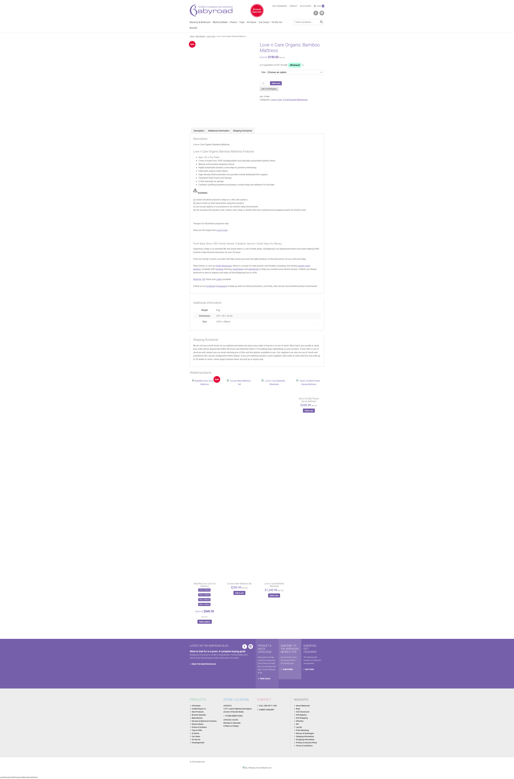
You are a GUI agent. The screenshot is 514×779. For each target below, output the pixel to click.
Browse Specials (199, 715)
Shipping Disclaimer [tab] (242, 130)
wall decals (253, 269)
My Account (305, 6)
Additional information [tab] (218, 130)
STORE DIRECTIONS (234, 715)
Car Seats (264, 22)
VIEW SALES (265, 678)
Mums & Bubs (220, 22)
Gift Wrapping (302, 718)
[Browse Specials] (257, 11)
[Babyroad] (211, 11)
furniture (219, 269)
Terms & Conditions (304, 745)
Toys (241, 22)
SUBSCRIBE (288, 669)
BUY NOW (309, 669)
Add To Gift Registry (269, 89)
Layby (219, 279)
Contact (293, 6)
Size (263, 72)
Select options (204, 621)
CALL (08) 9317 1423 (268, 705)
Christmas (196, 705)
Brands (193, 27)
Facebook (210, 286)
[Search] (321, 22)
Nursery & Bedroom (200, 22)
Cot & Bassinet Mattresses (295, 99)
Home (192, 36)
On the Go (277, 22)
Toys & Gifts (197, 730)
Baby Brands (200, 36)
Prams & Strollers (199, 727)
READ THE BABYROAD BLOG (204, 664)
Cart (320, 6)
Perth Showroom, (224, 265)
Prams (233, 22)
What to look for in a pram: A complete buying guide (217, 651)
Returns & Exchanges (305, 733)
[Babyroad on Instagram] (322, 13)
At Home (251, 22)
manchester (238, 269)
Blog (298, 708)
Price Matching (302, 730)
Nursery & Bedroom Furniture (204, 721)
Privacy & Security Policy (306, 742)
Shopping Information (305, 739)
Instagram (222, 286)
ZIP (203, 279)
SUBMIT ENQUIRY (266, 709)
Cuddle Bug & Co (199, 708)
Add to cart (276, 83)
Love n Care (211, 36)
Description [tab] (199, 130)
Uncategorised (198, 742)
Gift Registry (301, 715)
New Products (198, 711)
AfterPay (197, 279)
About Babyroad (303, 705)
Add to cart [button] (239, 593)
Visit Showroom (279, 6)
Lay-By (299, 727)
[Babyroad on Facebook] (315, 13)
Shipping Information (305, 736)
